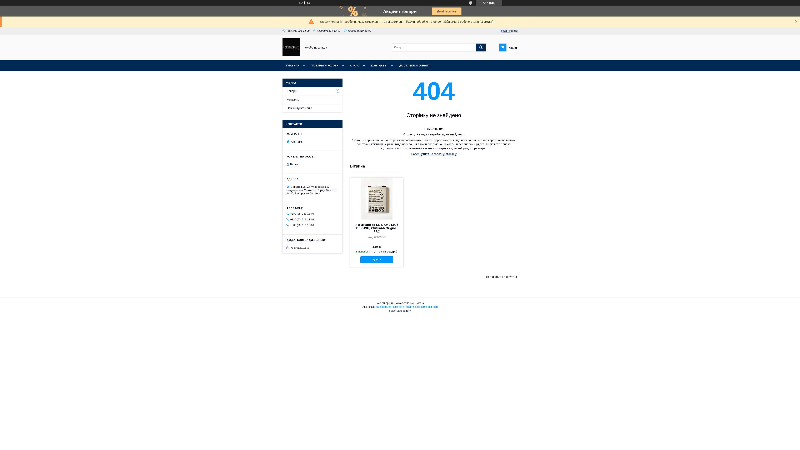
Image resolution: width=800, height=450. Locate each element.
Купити (376, 259)
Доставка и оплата (414, 65)
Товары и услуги (325, 65)
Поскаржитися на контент (389, 306)
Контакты (379, 65)
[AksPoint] (291, 54)
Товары (292, 91)
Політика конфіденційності (422, 306)
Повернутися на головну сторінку (434, 154)
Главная (293, 65)
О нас (354, 65)
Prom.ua (420, 303)
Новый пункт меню (299, 108)
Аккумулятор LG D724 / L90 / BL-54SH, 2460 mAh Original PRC (376, 228)
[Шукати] (481, 47)
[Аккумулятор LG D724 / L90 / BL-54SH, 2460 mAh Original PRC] (376, 198)
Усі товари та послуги (500, 276)
